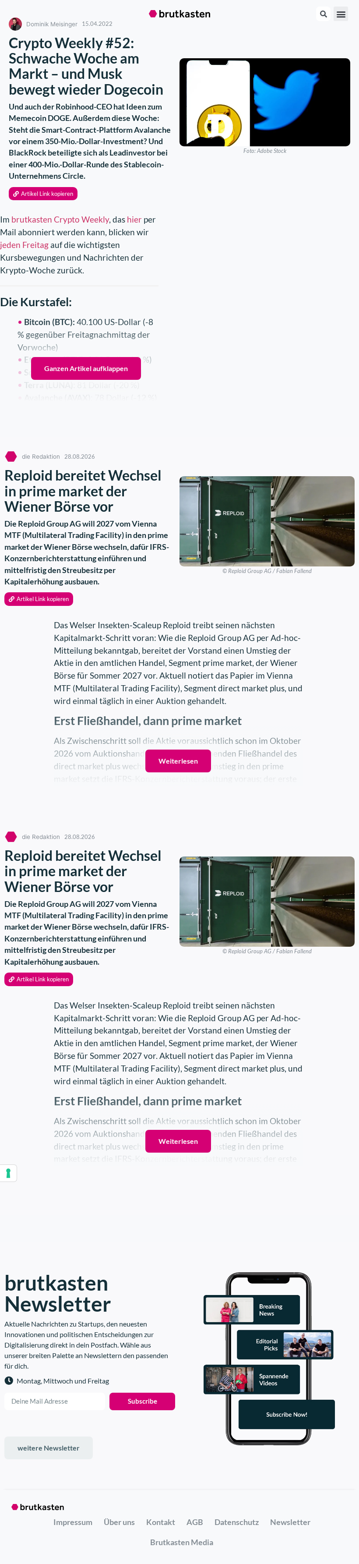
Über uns (119, 1522)
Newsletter (290, 1522)
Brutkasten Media (181, 1542)
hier (134, 219)
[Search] (323, 14)
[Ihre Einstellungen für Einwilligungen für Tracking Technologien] (8, 1173)
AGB (195, 1522)
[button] (341, 14)
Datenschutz (237, 1522)
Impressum (72, 1522)
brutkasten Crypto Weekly (59, 219)
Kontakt (160, 1522)
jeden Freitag (24, 245)
